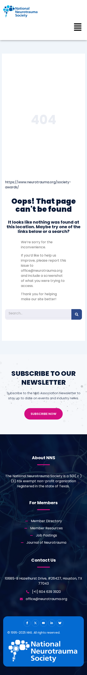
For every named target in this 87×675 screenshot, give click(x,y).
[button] (78, 27)
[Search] (76, 314)
